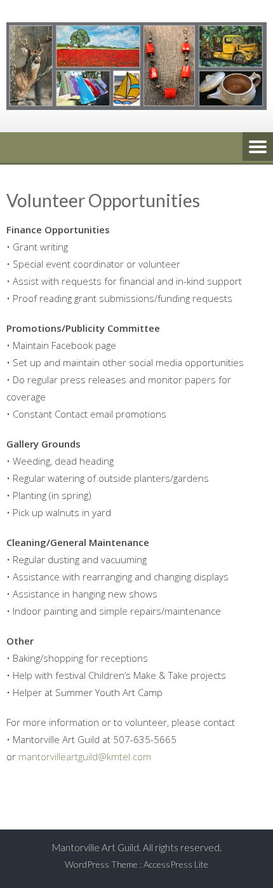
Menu (258, 147)
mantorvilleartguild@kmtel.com (84, 756)
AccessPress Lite (175, 864)
